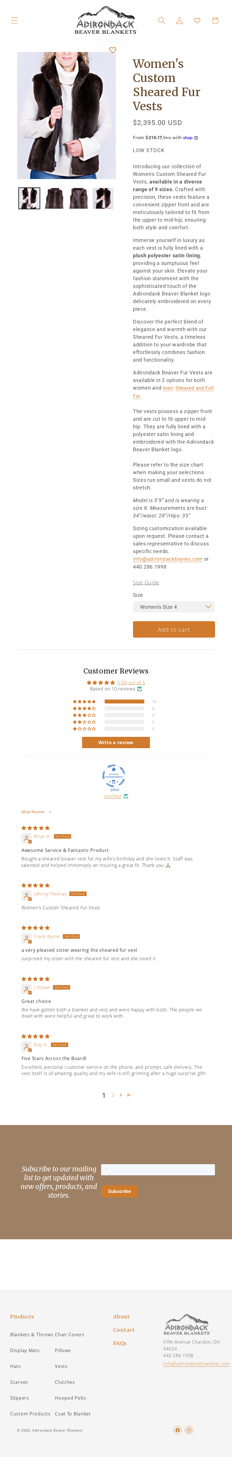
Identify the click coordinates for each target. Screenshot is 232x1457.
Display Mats (25, 1350)
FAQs (120, 1343)
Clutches (65, 1382)
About (121, 1316)
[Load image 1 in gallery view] (29, 198)
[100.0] (113, 776)
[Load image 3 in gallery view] (78, 198)
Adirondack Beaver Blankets (57, 1430)
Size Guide (146, 582)
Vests (61, 1366)
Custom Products (30, 1414)
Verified (112, 796)
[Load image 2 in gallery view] (54, 198)
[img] (36, 828)
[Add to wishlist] (112, 51)
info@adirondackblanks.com (168, 559)
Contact (124, 1330)
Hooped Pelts (70, 1398)
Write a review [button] (116, 742)
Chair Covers (70, 1334)
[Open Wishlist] (197, 20)
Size (138, 595)
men (168, 388)
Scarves (19, 1382)
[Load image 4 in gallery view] (103, 198)
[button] (14, 20)
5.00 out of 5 (131, 682)
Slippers (19, 1398)
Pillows (63, 1350)
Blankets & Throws (31, 1334)
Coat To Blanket (73, 1414)
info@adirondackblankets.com (196, 1364)
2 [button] (112, 1095)
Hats (15, 1366)
